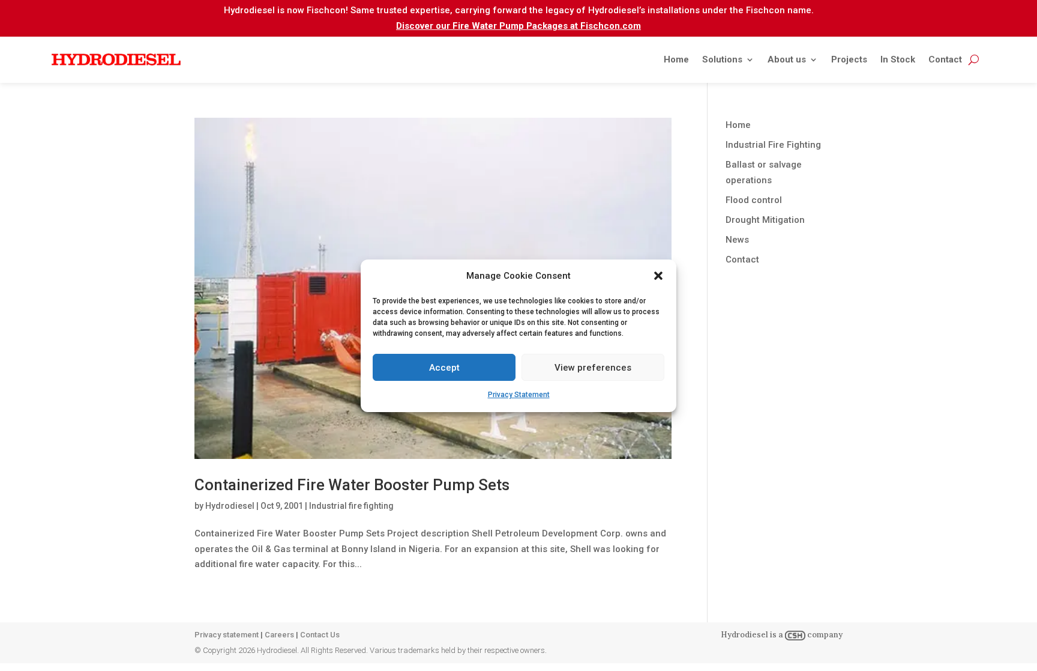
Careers (279, 634)
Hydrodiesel (229, 506)
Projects (849, 59)
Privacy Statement (519, 394)
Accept (444, 367)
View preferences (593, 367)
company (824, 635)
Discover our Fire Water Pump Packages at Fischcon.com (518, 25)
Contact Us (320, 634)
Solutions (722, 59)
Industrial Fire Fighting (773, 144)
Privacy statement (226, 634)
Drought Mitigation (765, 219)
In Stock (897, 59)
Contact (945, 59)
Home (676, 59)
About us (787, 59)
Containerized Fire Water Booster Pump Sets (351, 485)
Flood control (754, 200)
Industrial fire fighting (351, 506)
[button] (658, 276)
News (737, 239)
